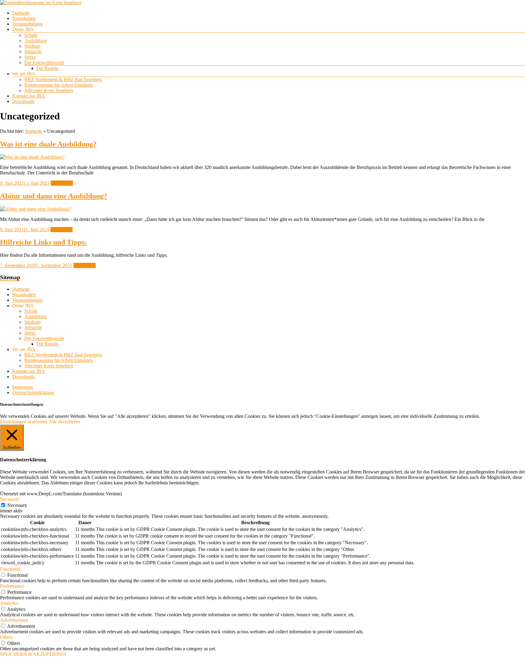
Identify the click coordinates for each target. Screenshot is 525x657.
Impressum (22, 387)
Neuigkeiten (24, 18)
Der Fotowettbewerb (44, 62)
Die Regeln (47, 68)
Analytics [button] (9, 603)
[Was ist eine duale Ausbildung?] (32, 157)
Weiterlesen (62, 183)
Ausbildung (35, 40)
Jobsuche (33, 51)
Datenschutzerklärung (33, 392)
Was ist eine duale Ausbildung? (48, 144)
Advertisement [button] (14, 620)
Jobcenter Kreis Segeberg (48, 90)
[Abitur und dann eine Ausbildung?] (35, 209)
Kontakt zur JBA (28, 95)
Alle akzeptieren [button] (64, 421)
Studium (32, 46)
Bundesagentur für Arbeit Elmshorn (58, 85)
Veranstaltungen (27, 23)
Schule (30, 35)
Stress (30, 57)
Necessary (17, 505)
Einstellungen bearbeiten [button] (23, 421)
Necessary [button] (10, 499)
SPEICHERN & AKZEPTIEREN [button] (33, 654)
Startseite (20, 12)
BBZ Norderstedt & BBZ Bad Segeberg (63, 79)
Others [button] (6, 637)
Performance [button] (12, 586)
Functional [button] (10, 569)
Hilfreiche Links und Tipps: (43, 242)
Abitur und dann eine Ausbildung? (53, 196)
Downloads (23, 101)
